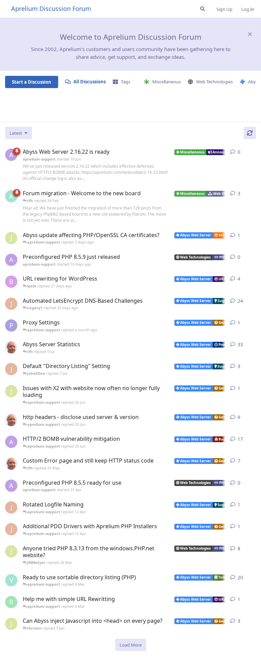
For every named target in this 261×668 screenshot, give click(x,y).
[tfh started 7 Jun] (11, 420)
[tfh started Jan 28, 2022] (11, 347)
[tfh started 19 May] (11, 463)
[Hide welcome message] (250, 34)
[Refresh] (250, 133)
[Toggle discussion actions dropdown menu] (253, 152)
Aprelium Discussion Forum (51, 8)
